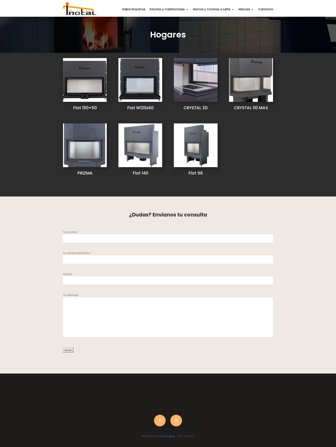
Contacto (265, 9)
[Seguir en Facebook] (160, 420)
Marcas (244, 9)
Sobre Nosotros (133, 9)
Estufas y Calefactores (167, 9)
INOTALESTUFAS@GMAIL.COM (251, 397)
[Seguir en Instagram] (176, 420)
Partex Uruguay (167, 436)
